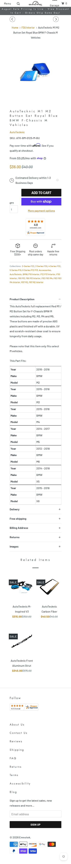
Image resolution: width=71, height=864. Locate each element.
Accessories (45, 270)
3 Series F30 (41, 266)
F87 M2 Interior (36, 282)
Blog (13, 792)
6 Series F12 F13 (30, 270)
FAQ (13, 758)
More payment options (41, 210)
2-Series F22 (28, 266)
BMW (25, 274)
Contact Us (18, 733)
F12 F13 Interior (47, 274)
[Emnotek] (35, 3)
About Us (17, 725)
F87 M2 (24, 282)
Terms (14, 775)
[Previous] (13, 19)
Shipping (17, 750)
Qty (12, 203)
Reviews (16, 741)
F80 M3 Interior (33, 278)
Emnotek (24, 837)
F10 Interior (33, 274)
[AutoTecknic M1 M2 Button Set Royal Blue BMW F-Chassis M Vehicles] (35, 72)
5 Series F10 (15, 270)
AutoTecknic (17, 132)
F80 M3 (21, 278)
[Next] (56, 19)
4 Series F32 (54, 266)
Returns (16, 767)
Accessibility (20, 783)
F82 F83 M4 (47, 278)
